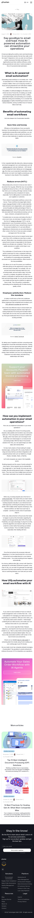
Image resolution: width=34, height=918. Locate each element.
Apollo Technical (19, 336)
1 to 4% (13, 187)
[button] (30, 2)
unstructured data (7, 499)
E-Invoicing (5, 887)
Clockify (19, 157)
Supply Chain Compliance (9, 881)
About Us (4, 904)
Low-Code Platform (23, 890)
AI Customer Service (24, 886)
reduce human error (7, 210)
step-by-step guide (22, 640)
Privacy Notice (22, 901)
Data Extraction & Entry (25, 884)
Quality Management (8, 885)
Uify (30, 255)
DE (27, 2)
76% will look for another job (13, 304)
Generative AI (22, 877)
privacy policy (22, 852)
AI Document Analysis (24, 882)
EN (25, 2)
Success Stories (6, 899)
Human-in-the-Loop (23, 888)
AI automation (6, 101)
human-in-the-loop (16, 221)
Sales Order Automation (9, 883)
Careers (4, 906)
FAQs (3, 901)
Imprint (20, 897)
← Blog (17, 9)
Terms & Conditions (23, 899)
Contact (4, 908)
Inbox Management (23, 879)
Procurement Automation (9, 878)
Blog (3, 897)
